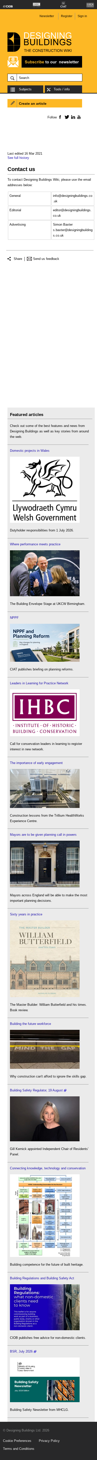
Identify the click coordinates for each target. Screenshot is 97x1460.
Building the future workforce (30, 1024)
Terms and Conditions (18, 1449)
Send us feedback (46, 259)
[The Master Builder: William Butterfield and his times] (45, 996)
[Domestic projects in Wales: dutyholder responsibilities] (45, 521)
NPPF (14, 618)
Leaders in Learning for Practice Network (39, 683)
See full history (18, 158)
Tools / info (62, 89)
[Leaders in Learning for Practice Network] (45, 735)
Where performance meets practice (35, 544)
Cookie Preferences (17, 1441)
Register (66, 16)
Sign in (82, 16)
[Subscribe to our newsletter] (44, 67)
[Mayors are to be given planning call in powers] (45, 886)
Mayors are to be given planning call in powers (43, 834)
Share (18, 259)
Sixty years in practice (26, 914)
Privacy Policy (49, 1441)
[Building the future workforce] (45, 1068)
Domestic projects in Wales (29, 450)
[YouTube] (78, 117)
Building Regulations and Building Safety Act (42, 1278)
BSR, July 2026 (21, 1351)
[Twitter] (66, 117)
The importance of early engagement (36, 763)
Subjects (25, 89)
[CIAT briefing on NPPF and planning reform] (45, 660)
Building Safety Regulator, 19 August (36, 1090)
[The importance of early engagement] (45, 807)
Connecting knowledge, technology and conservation (48, 1168)
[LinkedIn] (72, 117)
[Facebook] (60, 117)
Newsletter (47, 16)
